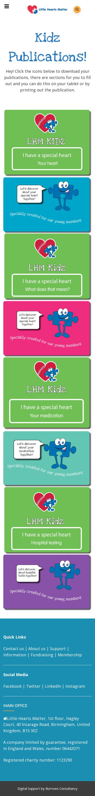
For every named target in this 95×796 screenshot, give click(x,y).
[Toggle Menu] (7, 6)
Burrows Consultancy (62, 788)
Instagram (75, 686)
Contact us (13, 648)
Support (58, 648)
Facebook (12, 686)
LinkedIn (53, 686)
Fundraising (42, 654)
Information (14, 654)
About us (37, 648)
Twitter (33, 686)
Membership (70, 654)
